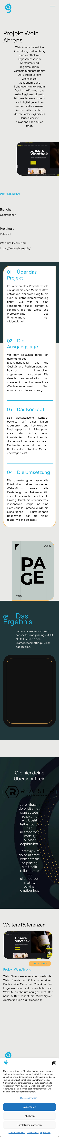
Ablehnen (30, 1116)
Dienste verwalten (28, 1098)
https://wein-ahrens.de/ (15, 248)
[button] (54, 1063)
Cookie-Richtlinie (17, 1132)
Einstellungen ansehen (30, 1125)
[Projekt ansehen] (27, 1030)
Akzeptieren (29, 1107)
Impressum (45, 1132)
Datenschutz (33, 1132)
